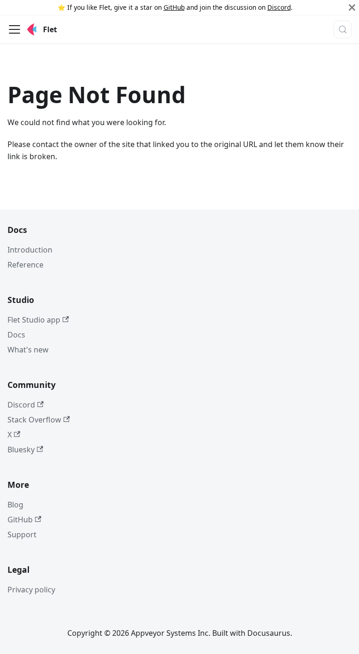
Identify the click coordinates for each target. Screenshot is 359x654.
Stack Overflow (34, 420)
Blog (15, 504)
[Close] (352, 7)
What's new (28, 350)
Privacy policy (31, 589)
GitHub (174, 7)
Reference (25, 265)
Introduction (29, 250)
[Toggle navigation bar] (14, 29)
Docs (16, 335)
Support (21, 534)
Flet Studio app (33, 320)
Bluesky (21, 449)
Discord (279, 7)
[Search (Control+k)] (343, 29)
